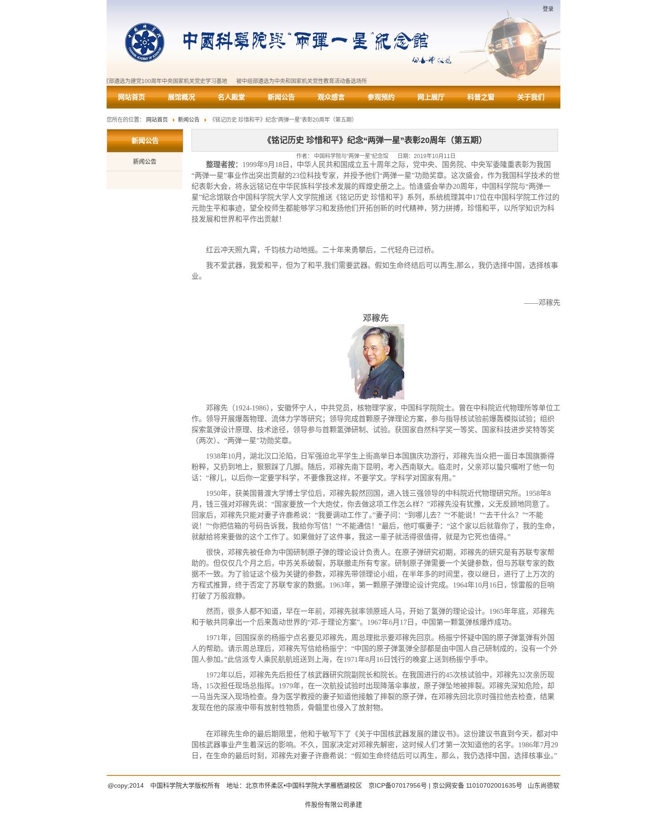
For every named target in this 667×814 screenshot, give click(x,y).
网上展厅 (431, 97)
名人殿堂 (231, 97)
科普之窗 (481, 97)
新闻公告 (281, 97)
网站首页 (131, 97)
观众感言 (331, 97)
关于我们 (530, 97)
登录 (548, 9)
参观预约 (381, 97)
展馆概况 (181, 97)
